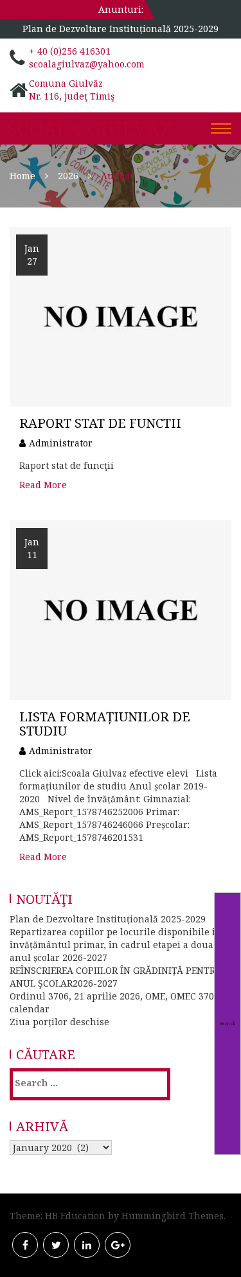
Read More (43, 485)
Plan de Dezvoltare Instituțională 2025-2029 (120, 28)
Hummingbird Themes (172, 1216)
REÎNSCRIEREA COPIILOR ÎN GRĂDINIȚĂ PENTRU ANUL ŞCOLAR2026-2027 (116, 976)
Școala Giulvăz (88, 129)
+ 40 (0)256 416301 (70, 51)
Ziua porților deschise (59, 1022)
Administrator (61, 443)
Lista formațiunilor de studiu (104, 723)
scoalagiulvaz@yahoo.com (87, 64)
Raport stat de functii (100, 423)
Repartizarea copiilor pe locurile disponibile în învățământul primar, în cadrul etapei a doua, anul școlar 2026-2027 (116, 945)
